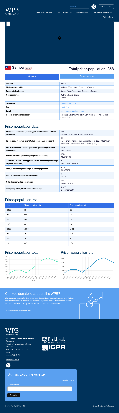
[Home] (12, 11)
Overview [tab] (32, 76)
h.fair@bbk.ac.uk (12, 360)
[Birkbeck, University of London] (53, 341)
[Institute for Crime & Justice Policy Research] (53, 349)
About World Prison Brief (45, 12)
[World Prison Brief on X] (93, 6)
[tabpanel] (59, 185)
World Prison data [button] (65, 12)
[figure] (31, 269)
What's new (108, 17)
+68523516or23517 (68, 103)
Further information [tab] (87, 76)
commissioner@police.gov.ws (72, 111)
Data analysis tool (83, 12)
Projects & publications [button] (103, 12)
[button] (59, 38)
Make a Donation (106, 6)
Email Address (13, 384)
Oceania (28, 68)
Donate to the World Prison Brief (18, 311)
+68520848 (65, 107)
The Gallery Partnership (106, 406)
